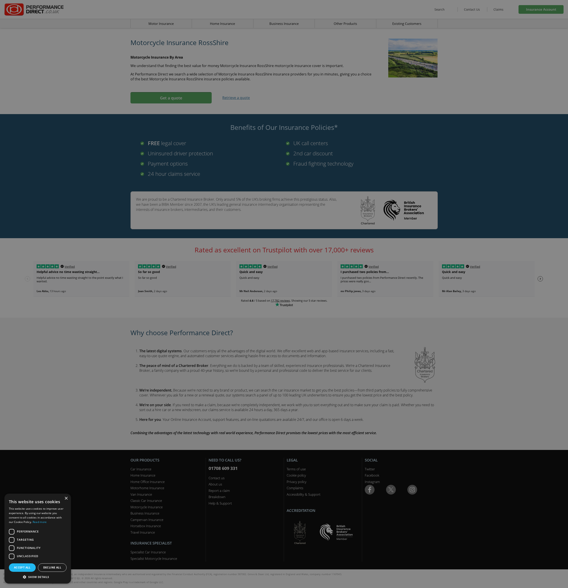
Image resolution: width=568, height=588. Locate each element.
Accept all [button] (22, 567)
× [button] (66, 498)
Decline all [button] (52, 567)
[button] (38, 577)
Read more (40, 522)
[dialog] (284, 294)
